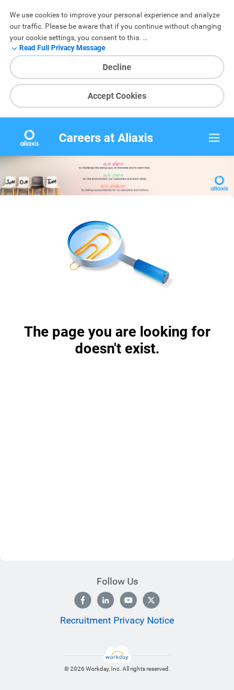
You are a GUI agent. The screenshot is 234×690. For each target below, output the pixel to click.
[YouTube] (128, 600)
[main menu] (214, 138)
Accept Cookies (117, 96)
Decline (117, 67)
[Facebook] (82, 600)
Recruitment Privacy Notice (117, 620)
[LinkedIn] (105, 600)
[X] (151, 600)
